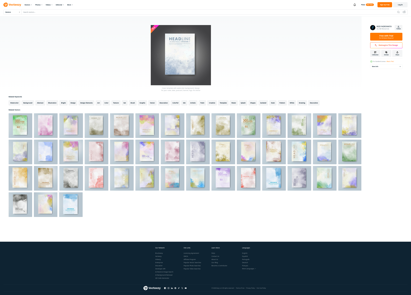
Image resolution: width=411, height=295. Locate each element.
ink (184, 103)
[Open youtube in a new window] (186, 288)
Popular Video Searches (192, 269)
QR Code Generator (162, 278)
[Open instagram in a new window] (168, 288)
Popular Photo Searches (192, 266)
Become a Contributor (219, 266)
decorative (314, 103)
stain (273, 103)
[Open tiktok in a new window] (179, 288)
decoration (164, 103)
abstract (40, 103)
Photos (38, 5)
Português (246, 259)
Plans (363, 5)
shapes (253, 103)
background (27, 103)
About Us (214, 259)
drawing (302, 103)
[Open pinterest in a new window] (175, 288)
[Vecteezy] (12, 5)
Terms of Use (240, 288)
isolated (263, 103)
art (98, 103)
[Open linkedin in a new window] (172, 288)
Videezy (158, 259)
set (124, 103)
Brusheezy (159, 253)
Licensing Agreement (191, 253)
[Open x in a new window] (182, 288)
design (73, 103)
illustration (52, 103)
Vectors (27, 5)
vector (152, 103)
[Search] (398, 12)
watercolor (14, 103)
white (292, 103)
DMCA (186, 256)
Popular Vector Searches (192, 262)
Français (245, 266)
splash (243, 103)
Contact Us (215, 256)
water (233, 103)
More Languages (248, 269)
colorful (175, 103)
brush (133, 103)
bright (63, 103)
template (223, 103)
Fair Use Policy (261, 288)
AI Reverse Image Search (164, 272)
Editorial (59, 5)
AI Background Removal (163, 275)
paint (202, 103)
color (106, 103)
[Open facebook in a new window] (165, 288)
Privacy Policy (250, 288)
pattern (282, 103)
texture (116, 103)
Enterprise (159, 262)
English (244, 253)
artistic (193, 103)
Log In (400, 5)
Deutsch (245, 262)
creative (212, 103)
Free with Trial (386, 36)
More (69, 5)
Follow (398, 29)
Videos (48, 5)
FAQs (213, 253)
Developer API (160, 269)
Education (158, 266)
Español (245, 256)
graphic (142, 103)
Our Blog (214, 262)
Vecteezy (158, 256)
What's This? (390, 61)
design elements (86, 103)
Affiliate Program (190, 259)
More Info (375, 66)
